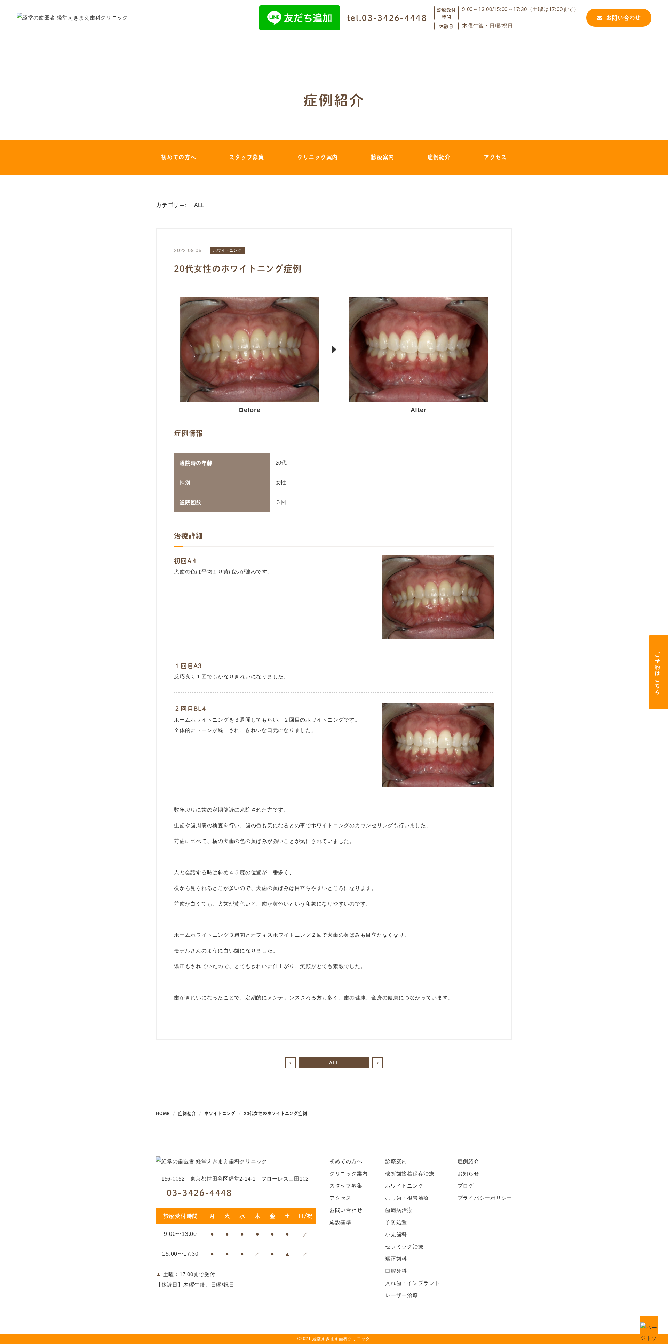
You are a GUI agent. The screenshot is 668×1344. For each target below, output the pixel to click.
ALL (334, 1062)
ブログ (466, 1186)
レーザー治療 (401, 1295)
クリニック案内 (317, 157)
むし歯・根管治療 (407, 1198)
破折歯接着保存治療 (410, 1173)
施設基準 (340, 1222)
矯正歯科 (396, 1259)
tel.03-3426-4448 (387, 18)
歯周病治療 (399, 1210)
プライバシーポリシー (485, 1198)
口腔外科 (396, 1271)
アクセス (495, 157)
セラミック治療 (404, 1246)
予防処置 (396, 1222)
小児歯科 (396, 1234)
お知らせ (468, 1173)
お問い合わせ (623, 18)
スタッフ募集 (246, 157)
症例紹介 (439, 157)
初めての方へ (178, 157)
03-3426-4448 (199, 1192)
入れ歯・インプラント (412, 1283)
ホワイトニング (404, 1186)
